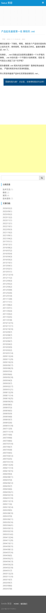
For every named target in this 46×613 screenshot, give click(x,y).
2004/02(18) (8, 567)
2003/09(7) (7, 582)
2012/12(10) (8, 274)
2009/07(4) (7, 371)
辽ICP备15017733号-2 (8, 609)
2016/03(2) (7, 259)
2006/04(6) (7, 489)
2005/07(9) (7, 516)
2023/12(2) (7, 217)
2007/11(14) (8, 431)
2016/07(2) (7, 250)
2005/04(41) (8, 525)
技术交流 (6, 189)
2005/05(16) (8, 522)
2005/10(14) (8, 507)
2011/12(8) (7, 299)
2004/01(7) (7, 570)
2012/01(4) (7, 296)
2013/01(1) (7, 271)
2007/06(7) (7, 447)
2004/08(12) (8, 549)
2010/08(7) (7, 335)
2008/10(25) (8, 398)
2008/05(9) (7, 413)
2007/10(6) (7, 434)
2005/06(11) (8, 519)
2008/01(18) (8, 425)
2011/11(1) (7, 302)
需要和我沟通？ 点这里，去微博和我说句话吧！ (25, 81)
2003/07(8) (7, 588)
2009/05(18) (8, 377)
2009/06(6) (7, 374)
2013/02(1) (7, 268)
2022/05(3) (7, 229)
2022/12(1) (7, 223)
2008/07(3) (7, 407)
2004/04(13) (8, 561)
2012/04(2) (7, 286)
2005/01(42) (8, 534)
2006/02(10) (8, 495)
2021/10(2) (7, 232)
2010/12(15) (8, 323)
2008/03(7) (7, 419)
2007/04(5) (7, 453)
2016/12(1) (7, 244)
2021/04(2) (7, 238)
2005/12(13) (8, 501)
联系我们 (24, 604)
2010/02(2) (7, 350)
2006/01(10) (8, 498)
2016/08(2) (7, 247)
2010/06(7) (7, 341)
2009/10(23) (8, 362)
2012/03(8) (7, 290)
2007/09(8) (7, 437)
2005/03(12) (8, 528)
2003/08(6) (7, 585)
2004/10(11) (8, 543)
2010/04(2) (7, 344)
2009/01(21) (8, 389)
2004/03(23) (8, 564)
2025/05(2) (7, 214)
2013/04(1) (7, 265)
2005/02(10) (8, 531)
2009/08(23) (8, 368)
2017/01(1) (7, 241)
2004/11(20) (8, 540)
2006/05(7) (7, 486)
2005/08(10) (8, 513)
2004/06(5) (7, 555)
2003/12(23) (8, 573)
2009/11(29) (8, 359)
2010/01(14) (8, 353)
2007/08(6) (7, 440)
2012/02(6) (7, 293)
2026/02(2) (7, 208)
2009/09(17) (8, 365)
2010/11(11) (8, 326)
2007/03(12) (8, 456)
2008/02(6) (7, 422)
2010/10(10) (8, 329)
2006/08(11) (8, 477)
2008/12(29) (8, 392)
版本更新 (6, 198)
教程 (4, 192)
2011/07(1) (7, 308)
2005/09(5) (7, 510)
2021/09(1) (7, 235)
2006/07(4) (7, 480)
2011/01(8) (7, 320)
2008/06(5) (7, 410)
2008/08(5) (7, 404)
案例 (4, 195)
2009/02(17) (8, 386)
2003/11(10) (8, 576)
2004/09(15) (8, 546)
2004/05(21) (8, 558)
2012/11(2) (7, 277)
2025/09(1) (7, 211)
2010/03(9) (7, 347)
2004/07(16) (8, 552)
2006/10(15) (8, 471)
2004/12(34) (8, 537)
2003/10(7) (7, 579)
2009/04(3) (7, 380)
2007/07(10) (8, 443)
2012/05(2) (7, 283)
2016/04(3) (7, 256)
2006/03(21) (8, 492)
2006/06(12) (8, 483)
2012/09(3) (7, 280)
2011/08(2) (7, 305)
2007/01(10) (8, 462)
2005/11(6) (7, 504)
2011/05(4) (7, 311)
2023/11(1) (7, 220)
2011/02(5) (7, 317)
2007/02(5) (7, 459)
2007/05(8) (7, 449)
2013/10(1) (7, 262)
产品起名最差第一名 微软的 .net (18, 31)
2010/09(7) (7, 332)
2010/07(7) (7, 338)
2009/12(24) (8, 356)
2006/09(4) (7, 474)
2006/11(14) (8, 468)
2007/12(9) (7, 428)
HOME (16, 604)
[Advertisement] (23, 149)
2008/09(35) (8, 401)
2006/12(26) (8, 465)
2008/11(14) (8, 395)
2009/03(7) (7, 383)
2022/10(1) (7, 226)
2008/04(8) (7, 416)
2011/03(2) (7, 314)
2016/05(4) (7, 253)
